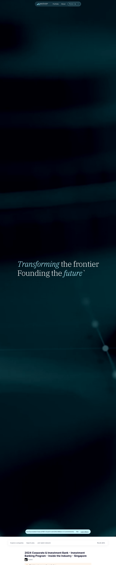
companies (16, 543)
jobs (30, 543)
